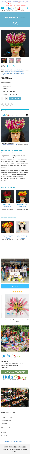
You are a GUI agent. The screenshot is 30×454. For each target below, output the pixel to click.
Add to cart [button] (7, 211)
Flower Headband (15, 71)
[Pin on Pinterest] (11, 104)
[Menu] (2, 8)
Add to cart (15, 98)
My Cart (3, 432)
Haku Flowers (10, 69)
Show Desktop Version (15, 441)
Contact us (4, 423)
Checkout (4, 436)
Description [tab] (4, 110)
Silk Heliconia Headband (7, 207)
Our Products (17, 69)
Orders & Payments (6, 417)
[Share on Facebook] (2, 104)
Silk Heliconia (14, 73)
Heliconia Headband (5, 73)
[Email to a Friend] (8, 104)
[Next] (26, 43)
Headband (21, 71)
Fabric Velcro (7, 71)
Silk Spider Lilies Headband (8, 237)
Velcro (22, 69)
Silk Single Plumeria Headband (22, 237)
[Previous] (3, 43)
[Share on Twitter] (5, 104)
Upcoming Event (6, 420)
